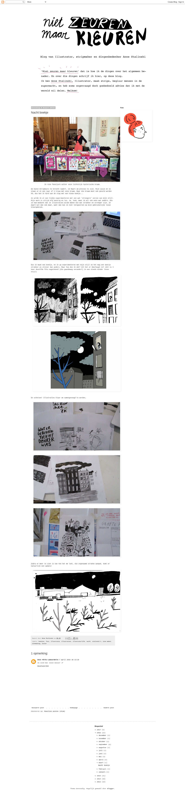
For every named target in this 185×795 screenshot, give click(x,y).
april (101, 760)
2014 (99, 779)
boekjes (41, 641)
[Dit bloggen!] (69, 638)
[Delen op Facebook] (74, 638)
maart (101, 763)
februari (103, 769)
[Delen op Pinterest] (77, 638)
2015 (99, 776)
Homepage (74, 708)
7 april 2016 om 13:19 (69, 660)
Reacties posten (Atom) (54, 711)
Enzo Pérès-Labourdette (48, 660)
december (103, 735)
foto (47, 641)
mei (101, 756)
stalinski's (96, 641)
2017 (99, 730)
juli (101, 750)
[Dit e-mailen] (66, 638)
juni (101, 754)
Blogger (110, 788)
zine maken (107, 641)
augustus (103, 747)
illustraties (66, 641)
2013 (99, 782)
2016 (99, 733)
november (103, 738)
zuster (44, 643)
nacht (89, 641)
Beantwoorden (43, 666)
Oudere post (109, 708)
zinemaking (36, 643)
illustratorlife (79, 641)
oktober (102, 741)
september (103, 744)
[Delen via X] (71, 638)
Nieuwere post (38, 708)
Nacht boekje (104, 765)
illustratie (55, 641)
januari (102, 772)
